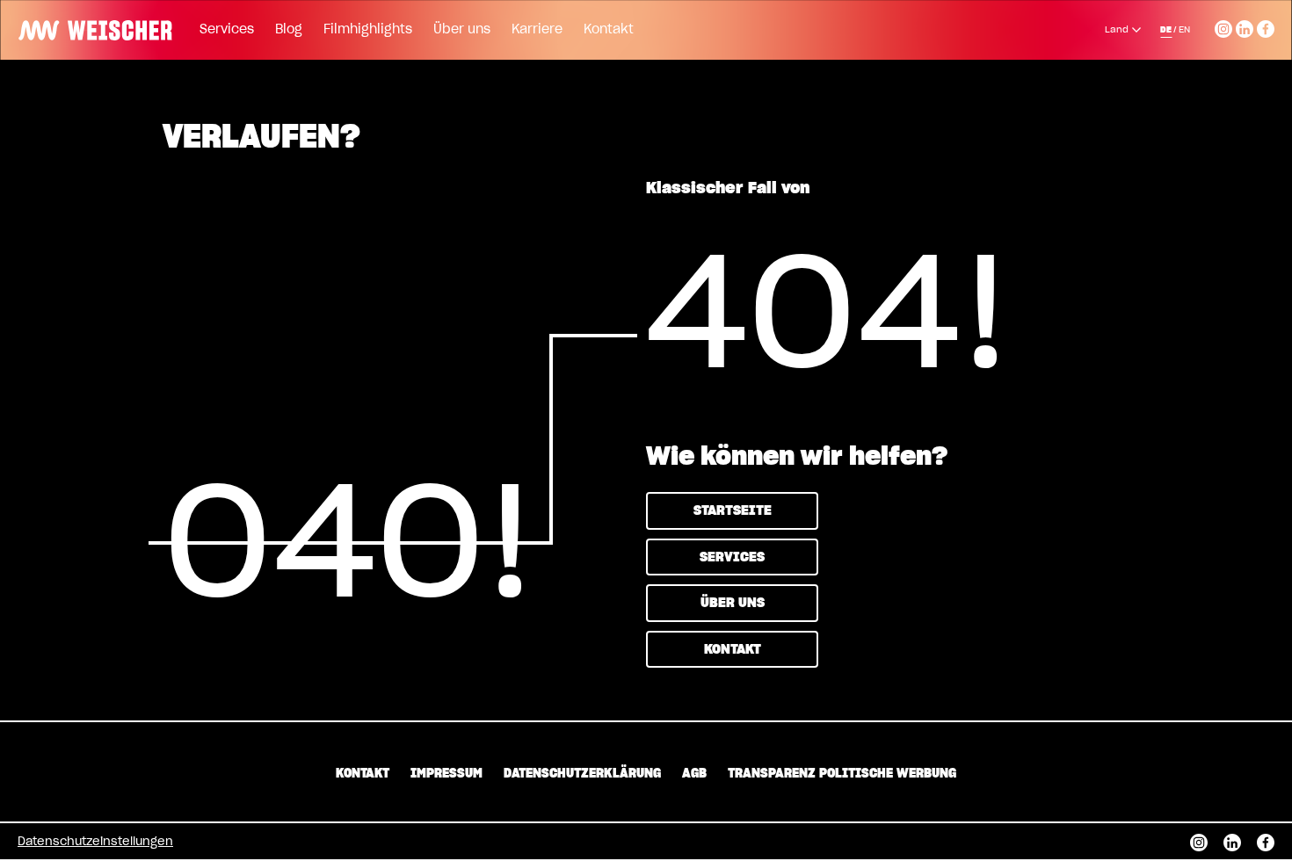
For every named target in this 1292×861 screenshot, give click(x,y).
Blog (288, 30)
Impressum (446, 774)
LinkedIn (1244, 26)
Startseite (732, 510)
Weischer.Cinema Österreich (89, 28)
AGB (694, 774)
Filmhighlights (367, 30)
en (1184, 29)
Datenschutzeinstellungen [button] (95, 842)
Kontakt (609, 30)
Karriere (537, 30)
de (1166, 29)
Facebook (1265, 26)
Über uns (461, 30)
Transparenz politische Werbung (842, 774)
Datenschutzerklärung (582, 774)
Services (227, 30)
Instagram (1223, 26)
